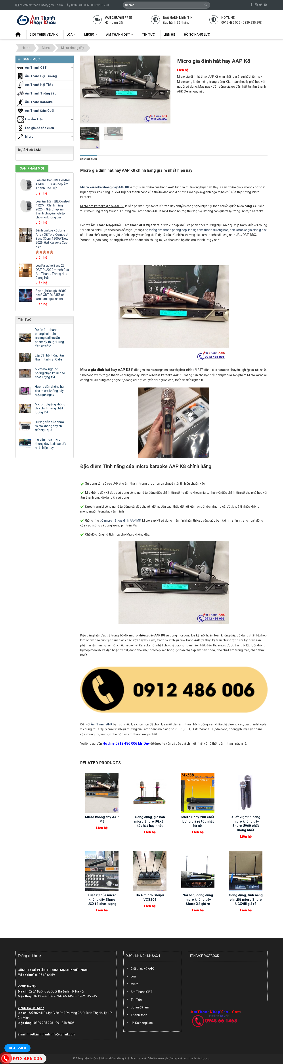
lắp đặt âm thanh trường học (208, 230)
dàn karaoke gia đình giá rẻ (248, 230)
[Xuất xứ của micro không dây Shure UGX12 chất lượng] (101, 871)
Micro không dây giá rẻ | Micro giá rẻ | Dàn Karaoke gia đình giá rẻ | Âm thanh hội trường (155, 1058)
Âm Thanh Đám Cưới (39, 110)
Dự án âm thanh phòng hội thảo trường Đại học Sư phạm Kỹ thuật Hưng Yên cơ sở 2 (49, 338)
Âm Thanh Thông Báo (40, 93)
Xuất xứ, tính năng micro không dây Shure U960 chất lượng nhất (245, 823)
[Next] (163, 89)
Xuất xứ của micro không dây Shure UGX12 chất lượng (102, 899)
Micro (89, 34)
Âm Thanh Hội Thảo (39, 84)
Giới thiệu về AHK (43, 34)
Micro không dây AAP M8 (102, 819)
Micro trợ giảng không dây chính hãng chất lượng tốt (50, 408)
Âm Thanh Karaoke (39, 102)
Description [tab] (88, 159)
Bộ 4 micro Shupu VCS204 (150, 897)
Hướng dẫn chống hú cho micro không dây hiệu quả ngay (49, 390)
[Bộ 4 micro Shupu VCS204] (149, 871)
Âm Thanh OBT (118, 34)
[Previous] (88, 89)
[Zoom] (85, 118)
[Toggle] (71, 67)
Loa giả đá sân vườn (39, 127)
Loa (70, 34)
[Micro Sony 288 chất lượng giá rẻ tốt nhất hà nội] (197, 793)
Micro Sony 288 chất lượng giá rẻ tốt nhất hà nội (197, 821)
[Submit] (206, 5)
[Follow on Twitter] (260, 5)
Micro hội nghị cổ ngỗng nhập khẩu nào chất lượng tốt (50, 373)
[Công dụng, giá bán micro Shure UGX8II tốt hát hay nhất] (149, 793)
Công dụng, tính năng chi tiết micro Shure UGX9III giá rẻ (246, 899)
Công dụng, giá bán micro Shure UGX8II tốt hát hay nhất (149, 821)
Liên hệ (169, 34)
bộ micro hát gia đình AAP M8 (120, 520)
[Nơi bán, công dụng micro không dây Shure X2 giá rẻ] (197, 871)
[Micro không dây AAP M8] (101, 793)
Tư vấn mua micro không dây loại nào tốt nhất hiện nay (50, 443)
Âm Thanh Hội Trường (41, 76)
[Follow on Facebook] (251, 5)
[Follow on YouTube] (265, 5)
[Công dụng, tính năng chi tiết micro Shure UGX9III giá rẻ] (245, 871)
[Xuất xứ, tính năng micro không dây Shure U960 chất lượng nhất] (245, 793)
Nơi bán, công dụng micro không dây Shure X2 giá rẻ (198, 899)
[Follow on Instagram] (256, 5)
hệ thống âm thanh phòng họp (166, 230)
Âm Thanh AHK (101, 724)
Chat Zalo (17, 1048)
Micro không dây (72, 48)
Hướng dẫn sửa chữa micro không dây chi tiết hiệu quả (49, 426)
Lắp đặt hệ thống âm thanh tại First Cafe (49, 357)
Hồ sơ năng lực (197, 34)
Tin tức (148, 34)
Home (26, 48)
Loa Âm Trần (34, 119)
